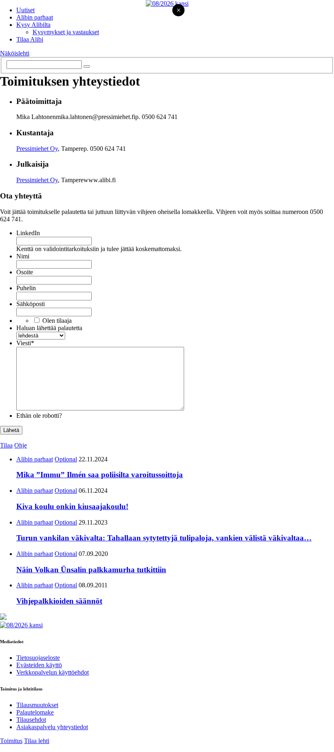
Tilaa (6, 445)
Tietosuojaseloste (38, 657)
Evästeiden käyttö (39, 665)
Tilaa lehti (36, 740)
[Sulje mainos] (178, 11)
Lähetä (11, 430)
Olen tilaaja (57, 320)
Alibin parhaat (34, 17)
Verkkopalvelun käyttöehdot (52, 672)
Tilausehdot (31, 719)
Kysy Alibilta (33, 24)
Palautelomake (35, 712)
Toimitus (11, 740)
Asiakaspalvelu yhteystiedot (52, 726)
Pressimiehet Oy (37, 148)
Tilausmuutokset (37, 704)
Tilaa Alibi (29, 39)
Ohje (20, 445)
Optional (66, 459)
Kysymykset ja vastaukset (66, 32)
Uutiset (25, 10)
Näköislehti (14, 53)
